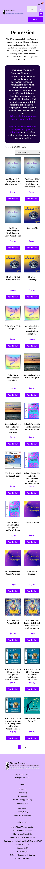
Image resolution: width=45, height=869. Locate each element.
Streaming (22, 792)
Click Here (15, 132)
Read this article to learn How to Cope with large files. (22, 128)
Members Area (22, 803)
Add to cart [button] (13, 198)
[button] (41, 14)
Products (22, 789)
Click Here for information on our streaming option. (23, 118)
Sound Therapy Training (22, 799)
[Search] (40, 9)
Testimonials (22, 796)
